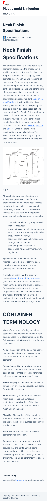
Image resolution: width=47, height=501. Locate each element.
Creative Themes (10, 498)
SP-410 (39, 125)
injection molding (10, 40)
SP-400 (31, 125)
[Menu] (43, 8)
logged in (19, 480)
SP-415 (10, 128)
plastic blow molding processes (25, 278)
